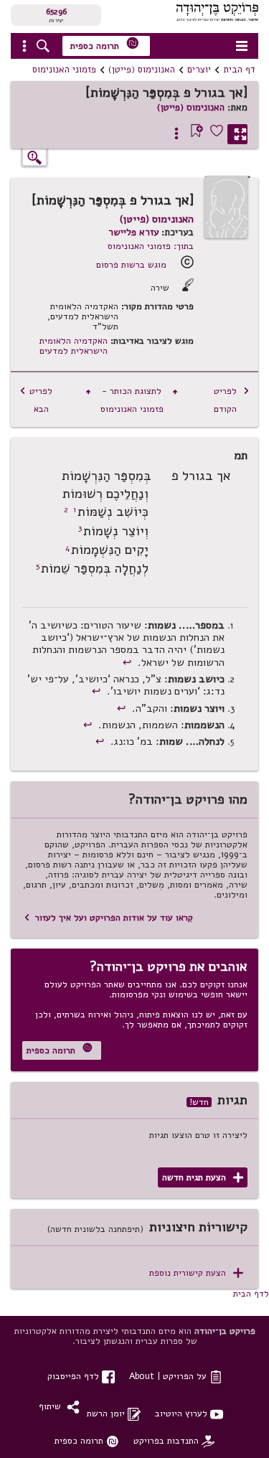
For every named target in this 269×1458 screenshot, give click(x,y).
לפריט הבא (35, 400)
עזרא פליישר (133, 232)
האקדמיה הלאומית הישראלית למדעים (73, 346)
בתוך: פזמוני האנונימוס (151, 246)
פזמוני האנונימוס (64, 69)
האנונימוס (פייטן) (141, 69)
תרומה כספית (104, 44)
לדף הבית (251, 1293)
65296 (56, 11)
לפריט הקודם (232, 400)
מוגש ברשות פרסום (131, 264)
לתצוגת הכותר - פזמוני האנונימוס (132, 400)
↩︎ (129, 662)
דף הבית (239, 69)
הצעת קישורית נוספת (196, 1273)
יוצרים (199, 69)
